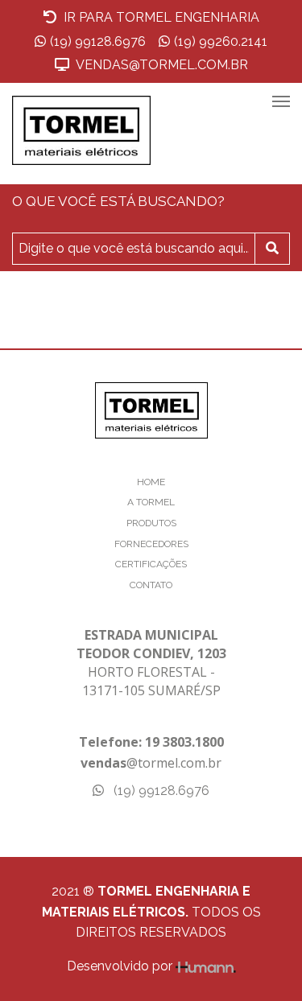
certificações (151, 564)
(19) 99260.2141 (220, 41)
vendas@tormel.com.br (160, 64)
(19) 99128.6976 (98, 41)
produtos (151, 523)
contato (151, 585)
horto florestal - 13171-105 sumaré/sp (151, 662)
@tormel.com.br (151, 763)
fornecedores (151, 544)
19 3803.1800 (184, 742)
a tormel (151, 502)
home (151, 482)
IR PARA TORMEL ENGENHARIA (159, 17)
